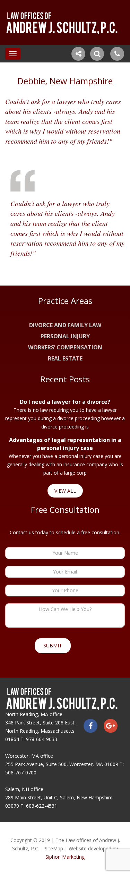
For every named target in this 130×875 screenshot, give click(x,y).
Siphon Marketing (65, 856)
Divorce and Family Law (65, 325)
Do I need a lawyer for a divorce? (65, 402)
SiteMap (54, 848)
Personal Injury (65, 336)
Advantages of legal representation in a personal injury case (65, 444)
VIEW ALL (65, 490)
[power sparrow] (65, 22)
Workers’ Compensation (65, 347)
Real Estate (65, 358)
